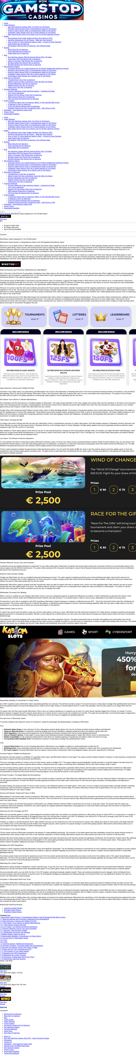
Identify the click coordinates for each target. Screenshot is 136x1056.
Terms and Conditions (11, 1053)
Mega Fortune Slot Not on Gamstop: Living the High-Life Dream (30, 82)
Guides (6, 36)
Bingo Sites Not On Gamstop (18, 50)
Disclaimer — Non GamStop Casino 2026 (18, 110)
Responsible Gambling (11, 114)
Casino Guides (9, 1020)
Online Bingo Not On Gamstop (18, 53)
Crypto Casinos (9, 101)
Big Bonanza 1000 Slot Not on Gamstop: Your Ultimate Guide (29, 46)
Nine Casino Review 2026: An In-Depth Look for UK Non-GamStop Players (33, 34)
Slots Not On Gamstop (12, 78)
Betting (6, 48)
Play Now (3, 219)
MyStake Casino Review (12, 910)
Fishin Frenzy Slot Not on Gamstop (20, 87)
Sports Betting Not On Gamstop (19, 51)
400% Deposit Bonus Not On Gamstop (21, 97)
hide (8, 915)
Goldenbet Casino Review (13, 912)
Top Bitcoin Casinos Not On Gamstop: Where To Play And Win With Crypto (34, 103)
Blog (5, 55)
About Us (7, 1036)
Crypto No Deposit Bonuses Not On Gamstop (24, 106)
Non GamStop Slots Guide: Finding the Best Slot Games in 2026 (30, 38)
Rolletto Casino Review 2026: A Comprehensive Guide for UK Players (32, 31)
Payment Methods (10, 89)
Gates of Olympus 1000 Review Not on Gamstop (25, 61)
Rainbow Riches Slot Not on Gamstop (21, 85)
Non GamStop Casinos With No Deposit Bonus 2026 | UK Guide (30, 57)
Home (6, 23)
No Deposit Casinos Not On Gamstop (17, 1025)
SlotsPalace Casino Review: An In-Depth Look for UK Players (29, 76)
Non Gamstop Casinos (11, 1048)
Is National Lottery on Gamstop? (19, 104)
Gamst (2, 1007)
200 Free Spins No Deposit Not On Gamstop (23, 99)
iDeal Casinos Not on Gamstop (18, 44)
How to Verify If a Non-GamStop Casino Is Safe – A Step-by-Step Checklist (34, 42)
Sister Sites (8, 1031)
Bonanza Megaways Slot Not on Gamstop (22, 84)
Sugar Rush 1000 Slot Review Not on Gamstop (24, 59)
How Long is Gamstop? (16, 93)
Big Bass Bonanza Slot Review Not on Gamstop (24, 65)
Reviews (7, 214)
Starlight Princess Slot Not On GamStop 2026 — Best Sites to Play (31, 108)
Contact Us (8, 1042)
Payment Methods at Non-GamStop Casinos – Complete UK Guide (31, 91)
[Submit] (19, 212)
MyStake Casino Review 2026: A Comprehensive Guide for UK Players (32, 29)
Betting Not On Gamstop (12, 1014)
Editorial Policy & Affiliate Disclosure (16, 1046)
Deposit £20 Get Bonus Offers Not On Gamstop (25, 95)
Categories (8, 1040)
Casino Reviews (9, 25)
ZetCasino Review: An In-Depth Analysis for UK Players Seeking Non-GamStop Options (38, 68)
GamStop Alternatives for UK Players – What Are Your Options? (30, 40)
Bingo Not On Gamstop (12, 1016)
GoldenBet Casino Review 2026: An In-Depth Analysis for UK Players (32, 33)
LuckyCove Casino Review (13, 908)
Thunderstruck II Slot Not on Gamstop (21, 80)
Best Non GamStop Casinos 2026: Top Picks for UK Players (29, 27)
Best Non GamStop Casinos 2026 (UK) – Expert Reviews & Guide (26, 1038)
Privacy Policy (9, 112)
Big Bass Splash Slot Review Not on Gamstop (24, 63)
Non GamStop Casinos (12, 67)
